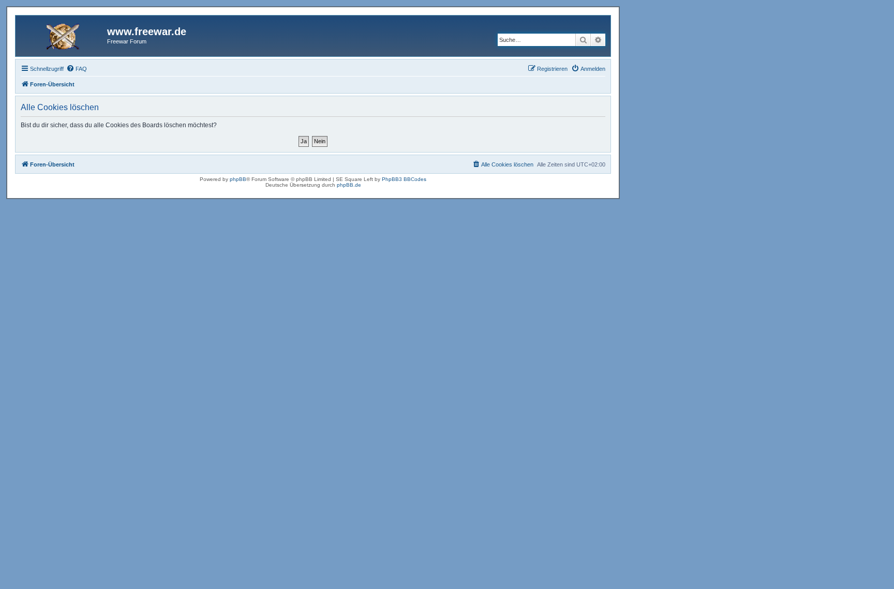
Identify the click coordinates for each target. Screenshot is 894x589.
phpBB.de (349, 185)
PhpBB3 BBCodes (404, 179)
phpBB (238, 179)
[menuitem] (76, 69)
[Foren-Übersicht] (62, 34)
